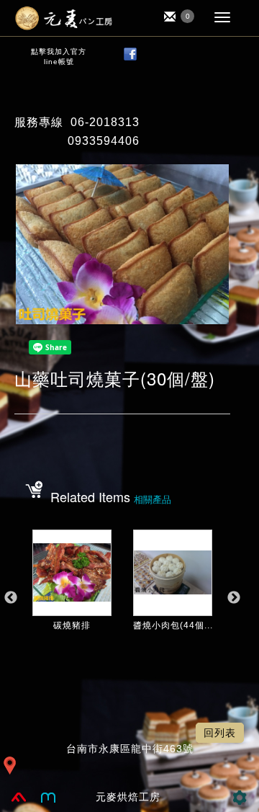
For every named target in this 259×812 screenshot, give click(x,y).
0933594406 (104, 141)
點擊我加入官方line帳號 (58, 57)
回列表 (220, 733)
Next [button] (234, 598)
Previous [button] (11, 598)
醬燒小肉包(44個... (173, 625)
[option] (72, 605)
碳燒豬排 (72, 625)
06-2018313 (105, 122)
